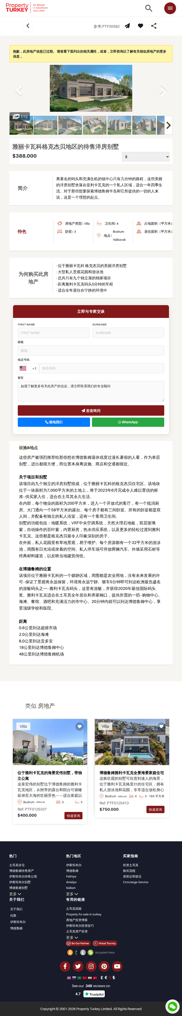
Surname (99, 324)
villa (87, 223)
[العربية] (79, 977)
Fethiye (71, 876)
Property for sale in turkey (83, 914)
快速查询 (73, 816)
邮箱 (21, 342)
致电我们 (56, 422)
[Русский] (74, 977)
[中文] (85, 977)
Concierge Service (135, 882)
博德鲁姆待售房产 (21, 871)
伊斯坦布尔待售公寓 (23, 876)
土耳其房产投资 (77, 931)
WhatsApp (129, 422)
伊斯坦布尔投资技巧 (80, 925)
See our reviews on (91, 986)
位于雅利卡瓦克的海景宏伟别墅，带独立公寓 (50, 775)
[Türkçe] (95, 977)
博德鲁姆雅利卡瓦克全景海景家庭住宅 (132, 772)
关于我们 (16, 909)
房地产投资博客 (77, 920)
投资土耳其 (130, 865)
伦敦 (13, 915)
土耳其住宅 (17, 865)
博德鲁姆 (72, 871)
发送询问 (92, 410)
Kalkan (71, 888)
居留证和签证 (132, 876)
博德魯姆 (16, 928)
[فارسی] (90, 977)
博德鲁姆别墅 (18, 888)
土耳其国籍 (74, 908)
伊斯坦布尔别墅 (20, 882)
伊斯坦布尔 (74, 865)
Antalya (71, 882)
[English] (69, 977)
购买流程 (129, 871)
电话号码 (24, 359)
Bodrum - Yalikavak (119, 235)
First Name (26, 324)
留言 (21, 377)
